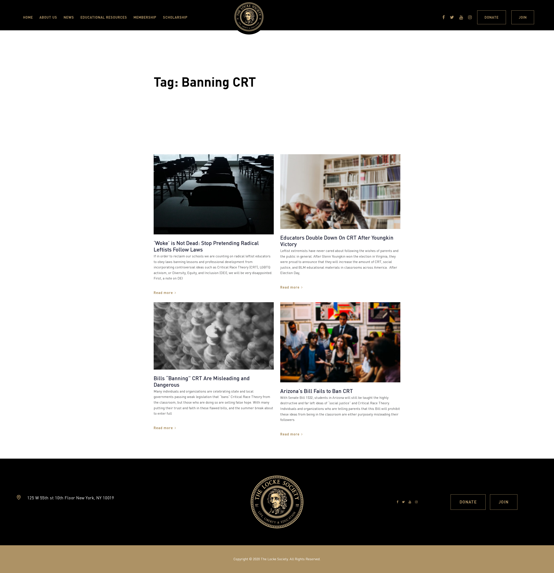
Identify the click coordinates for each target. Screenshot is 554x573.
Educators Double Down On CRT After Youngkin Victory (336, 240)
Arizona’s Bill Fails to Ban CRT (316, 391)
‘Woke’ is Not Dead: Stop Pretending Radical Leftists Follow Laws (206, 246)
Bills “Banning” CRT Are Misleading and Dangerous (202, 381)
